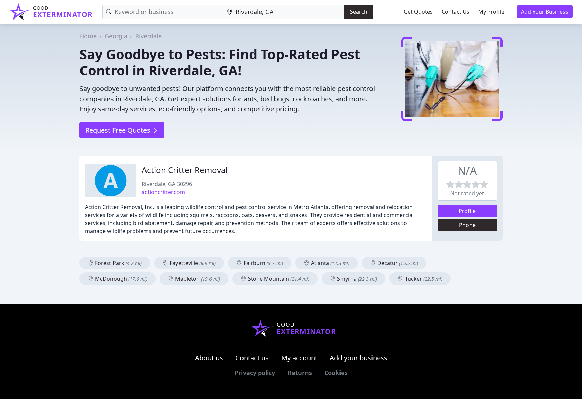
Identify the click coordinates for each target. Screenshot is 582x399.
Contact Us (456, 11)
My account (299, 357)
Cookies (336, 373)
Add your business (358, 357)
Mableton (197, 278)
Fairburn (262, 263)
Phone (467, 225)
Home (88, 36)
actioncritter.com (163, 192)
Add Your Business (544, 11)
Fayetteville (192, 263)
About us (209, 357)
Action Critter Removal (184, 169)
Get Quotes (418, 11)
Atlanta (329, 263)
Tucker (422, 278)
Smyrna (356, 278)
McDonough (120, 278)
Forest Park (118, 263)
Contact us (252, 357)
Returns (300, 373)
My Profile (491, 11)
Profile (467, 211)
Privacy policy (255, 373)
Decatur (397, 263)
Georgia (116, 36)
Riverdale (148, 36)
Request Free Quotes (118, 130)
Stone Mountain (278, 278)
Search (358, 11)
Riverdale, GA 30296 (167, 184)
